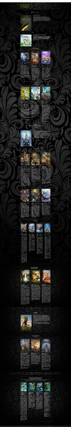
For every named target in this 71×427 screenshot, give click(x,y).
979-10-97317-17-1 (37, 35)
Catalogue (24, 6)
